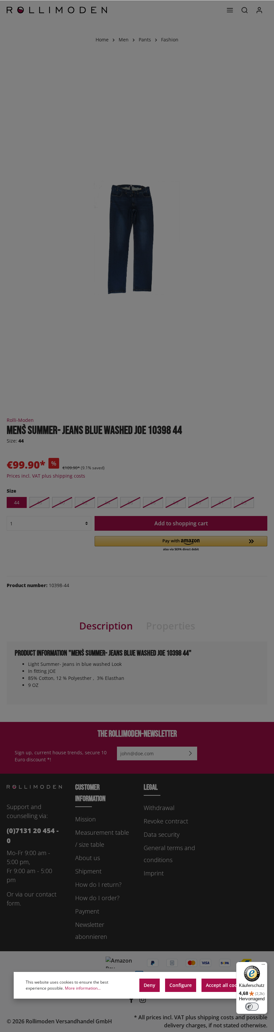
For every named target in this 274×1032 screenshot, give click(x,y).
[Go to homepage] (57, 10)
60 (198, 502)
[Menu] (230, 10)
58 (153, 502)
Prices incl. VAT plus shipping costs (46, 476)
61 (221, 502)
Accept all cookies (226, 985)
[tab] (106, 626)
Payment (87, 911)
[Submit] (190, 753)
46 (39, 502)
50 (62, 502)
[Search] (244, 10)
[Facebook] (132, 1001)
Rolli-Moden (20, 420)
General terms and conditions (169, 854)
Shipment (88, 871)
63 (244, 502)
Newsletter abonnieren (91, 931)
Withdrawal (159, 808)
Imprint (154, 873)
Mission (85, 819)
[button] (181, 544)
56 (130, 502)
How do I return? (98, 884)
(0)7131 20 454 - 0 (32, 835)
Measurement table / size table (102, 838)
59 (175, 502)
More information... (83, 988)
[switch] (252, 1007)
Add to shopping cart (181, 523)
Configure (180, 985)
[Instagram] (142, 1001)
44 (16, 502)
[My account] (259, 10)
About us (87, 858)
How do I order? (97, 898)
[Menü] (263, 966)
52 (85, 502)
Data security (161, 834)
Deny (149, 985)
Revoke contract (166, 821)
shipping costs (215, 1017)
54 (107, 502)
